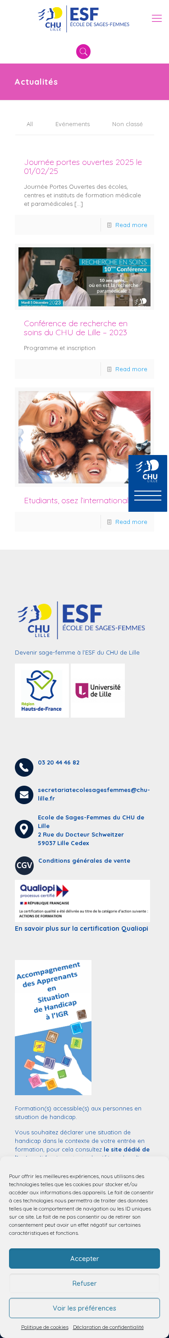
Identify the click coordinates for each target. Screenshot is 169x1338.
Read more (131, 224)
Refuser (85, 1283)
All (30, 123)
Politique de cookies (45, 1327)
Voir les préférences (84, 1308)
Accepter (84, 1258)
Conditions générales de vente (84, 860)
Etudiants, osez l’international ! (78, 500)
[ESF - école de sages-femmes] (84, 18)
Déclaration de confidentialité (108, 1327)
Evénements (72, 123)
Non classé (127, 123)
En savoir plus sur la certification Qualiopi (81, 928)
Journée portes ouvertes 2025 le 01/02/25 (83, 166)
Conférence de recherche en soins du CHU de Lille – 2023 (76, 327)
